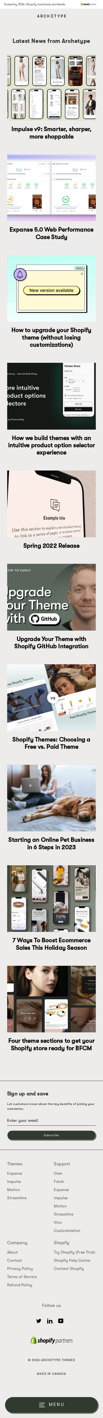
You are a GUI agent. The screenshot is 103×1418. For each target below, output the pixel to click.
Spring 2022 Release (51, 545)
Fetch (59, 1182)
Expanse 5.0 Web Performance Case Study (51, 233)
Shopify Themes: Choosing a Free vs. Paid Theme (51, 743)
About (12, 1252)
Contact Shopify (69, 1269)
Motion (13, 1190)
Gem (58, 1173)
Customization (67, 1231)
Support (62, 1163)
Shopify (61, 1242)
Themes (14, 1163)
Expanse (14, 1173)
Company (17, 1242)
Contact (14, 1260)
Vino (58, 1222)
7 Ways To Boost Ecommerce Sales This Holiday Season (51, 944)
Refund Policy (19, 1285)
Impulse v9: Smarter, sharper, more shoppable (51, 132)
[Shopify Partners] (88, 4)
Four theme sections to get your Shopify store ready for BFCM (51, 1044)
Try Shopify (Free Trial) (74, 1252)
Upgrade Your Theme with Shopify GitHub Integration (51, 642)
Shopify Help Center (72, 1260)
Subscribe (51, 1135)
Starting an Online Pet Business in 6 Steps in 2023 (51, 843)
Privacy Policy (20, 1269)
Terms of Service (22, 1277)
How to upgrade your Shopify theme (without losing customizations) (51, 337)
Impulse (14, 1182)
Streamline (17, 1198)
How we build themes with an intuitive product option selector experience (51, 445)
